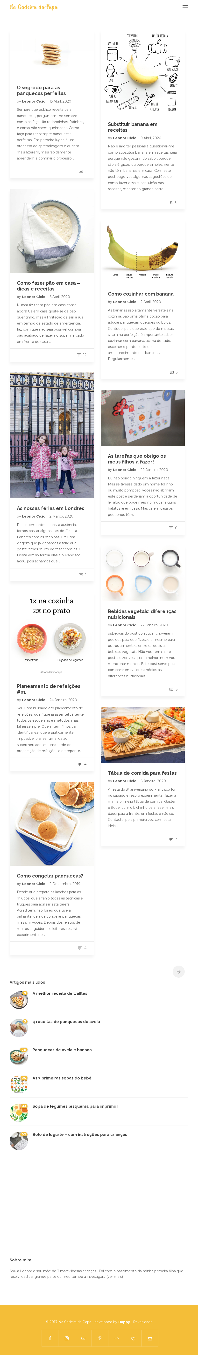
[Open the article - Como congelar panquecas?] (52, 824)
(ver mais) (114, 1276)
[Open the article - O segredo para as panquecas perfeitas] (52, 53)
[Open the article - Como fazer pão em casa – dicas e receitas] (52, 231)
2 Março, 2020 (61, 516)
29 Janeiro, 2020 (154, 470)
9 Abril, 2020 (151, 138)
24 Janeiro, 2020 (63, 700)
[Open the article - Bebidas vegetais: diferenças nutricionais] (143, 573)
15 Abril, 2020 (60, 101)
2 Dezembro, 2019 (65, 884)
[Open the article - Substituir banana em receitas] (143, 72)
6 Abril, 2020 (60, 297)
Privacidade (143, 1322)
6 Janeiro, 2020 (153, 781)
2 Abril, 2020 (151, 302)
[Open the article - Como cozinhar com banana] (143, 252)
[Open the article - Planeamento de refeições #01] (52, 634)
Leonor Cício (34, 101)
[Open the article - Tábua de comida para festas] (143, 735)
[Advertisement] (99, 1207)
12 (84, 355)
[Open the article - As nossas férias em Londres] (52, 435)
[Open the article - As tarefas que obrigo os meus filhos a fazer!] (143, 418)
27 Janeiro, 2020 (154, 625)
